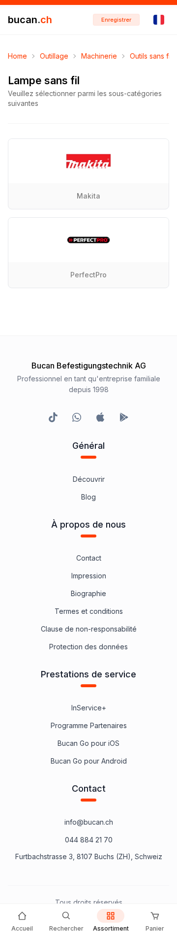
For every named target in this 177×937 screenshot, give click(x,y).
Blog (88, 497)
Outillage (54, 56)
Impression (88, 575)
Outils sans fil (151, 56)
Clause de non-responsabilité (89, 629)
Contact (88, 558)
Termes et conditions (89, 611)
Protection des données (88, 646)
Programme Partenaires (89, 725)
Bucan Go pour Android (89, 761)
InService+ (88, 707)
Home (17, 56)
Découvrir (89, 479)
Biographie (88, 593)
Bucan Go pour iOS (88, 743)
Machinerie (99, 56)
